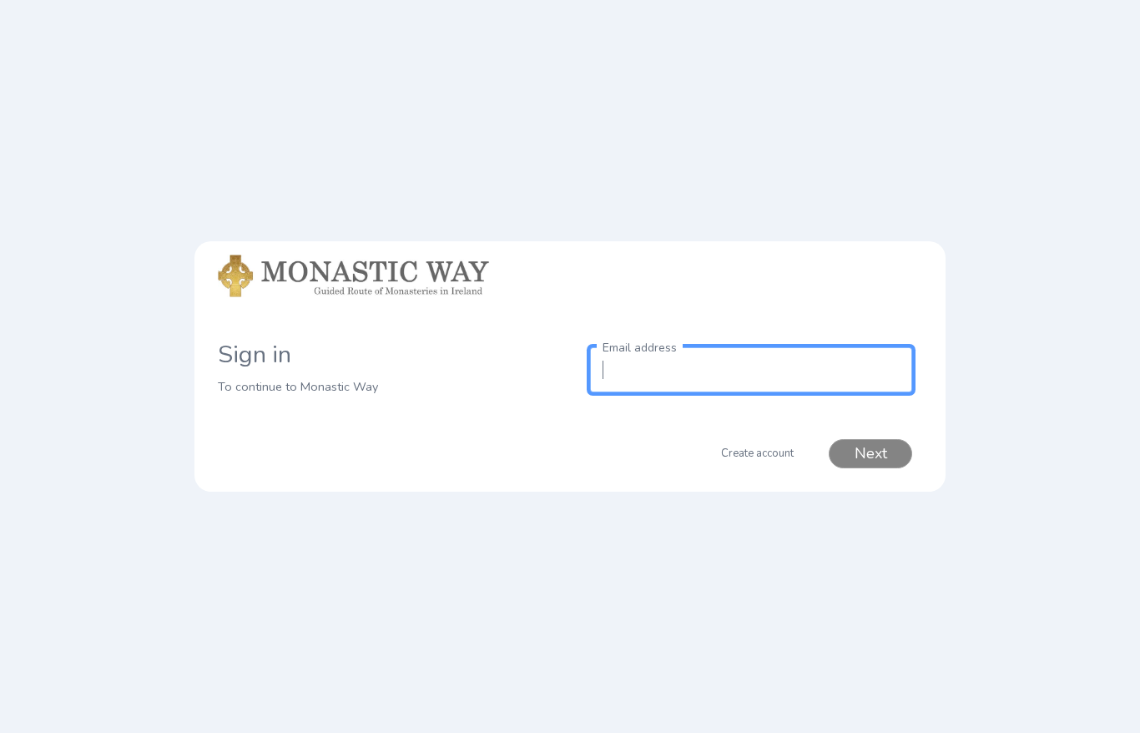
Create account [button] (757, 453)
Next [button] (871, 453)
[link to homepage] (389, 292)
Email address (640, 348)
